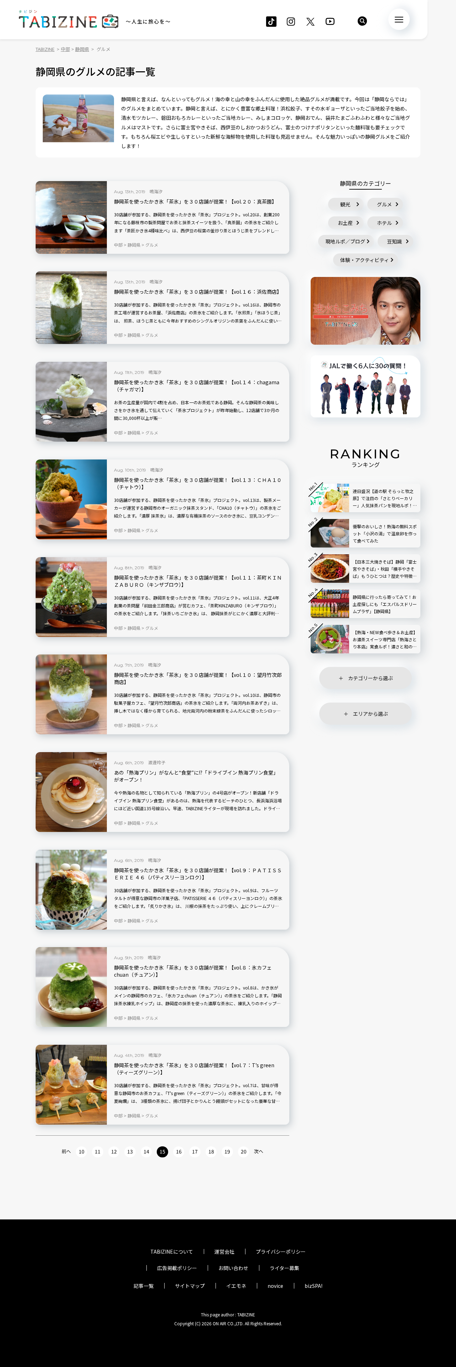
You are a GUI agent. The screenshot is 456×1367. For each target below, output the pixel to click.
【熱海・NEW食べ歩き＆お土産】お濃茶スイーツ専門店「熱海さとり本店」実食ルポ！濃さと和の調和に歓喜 (385, 639)
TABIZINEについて (171, 1251)
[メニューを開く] (399, 19)
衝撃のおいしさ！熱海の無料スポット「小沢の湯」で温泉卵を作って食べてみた (385, 533)
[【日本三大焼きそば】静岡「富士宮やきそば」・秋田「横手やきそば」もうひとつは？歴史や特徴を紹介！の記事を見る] (330, 568)
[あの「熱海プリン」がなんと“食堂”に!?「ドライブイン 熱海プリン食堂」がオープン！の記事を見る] (71, 792)
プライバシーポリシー (281, 1251)
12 (114, 1151)
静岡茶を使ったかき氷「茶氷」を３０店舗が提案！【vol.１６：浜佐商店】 (198, 291)
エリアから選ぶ (370, 713)
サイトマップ (190, 1285)
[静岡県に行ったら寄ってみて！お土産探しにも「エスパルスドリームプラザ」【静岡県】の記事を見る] (330, 604)
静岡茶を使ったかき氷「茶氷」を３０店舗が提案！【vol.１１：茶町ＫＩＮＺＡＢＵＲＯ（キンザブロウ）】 (198, 581)
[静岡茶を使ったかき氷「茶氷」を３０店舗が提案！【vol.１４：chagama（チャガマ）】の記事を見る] (71, 402)
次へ (258, 1151)
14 (146, 1151)
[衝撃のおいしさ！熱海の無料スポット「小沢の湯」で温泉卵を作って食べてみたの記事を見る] (330, 533)
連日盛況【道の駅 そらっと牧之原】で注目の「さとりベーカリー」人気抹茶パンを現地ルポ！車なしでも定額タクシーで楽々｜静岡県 (384, 498)
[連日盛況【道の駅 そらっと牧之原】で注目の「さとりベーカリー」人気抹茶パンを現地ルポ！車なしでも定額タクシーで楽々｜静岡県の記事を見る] (330, 498)
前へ (66, 1151)
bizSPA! (313, 1285)
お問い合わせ (233, 1267)
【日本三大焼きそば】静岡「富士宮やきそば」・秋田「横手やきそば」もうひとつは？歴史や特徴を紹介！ (385, 569)
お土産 (345, 222)
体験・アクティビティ (364, 259)
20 (244, 1151)
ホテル (384, 222)
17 (195, 1151)
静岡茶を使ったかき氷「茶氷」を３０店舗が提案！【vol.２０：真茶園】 (195, 201)
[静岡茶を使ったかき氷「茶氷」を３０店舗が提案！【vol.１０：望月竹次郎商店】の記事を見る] (71, 694)
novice (275, 1285)
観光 (345, 204)
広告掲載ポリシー (177, 1267)
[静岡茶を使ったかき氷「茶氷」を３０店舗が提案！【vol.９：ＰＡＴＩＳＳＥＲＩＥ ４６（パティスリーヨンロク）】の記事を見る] (71, 890)
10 (81, 1151)
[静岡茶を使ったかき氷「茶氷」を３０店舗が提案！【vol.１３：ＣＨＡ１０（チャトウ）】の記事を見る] (71, 499)
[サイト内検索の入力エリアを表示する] (362, 21)
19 (227, 1151)
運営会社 (224, 1251)
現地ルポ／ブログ (345, 241)
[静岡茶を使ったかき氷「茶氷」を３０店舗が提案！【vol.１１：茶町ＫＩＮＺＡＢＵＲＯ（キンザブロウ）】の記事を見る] (71, 597)
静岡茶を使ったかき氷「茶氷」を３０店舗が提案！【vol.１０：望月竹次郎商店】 (198, 678)
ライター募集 (284, 1267)
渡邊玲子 (156, 762)
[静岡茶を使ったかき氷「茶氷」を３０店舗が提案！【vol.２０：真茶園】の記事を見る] (71, 217)
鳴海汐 (156, 191)
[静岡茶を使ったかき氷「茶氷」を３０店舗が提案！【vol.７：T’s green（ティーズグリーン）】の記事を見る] (71, 1085)
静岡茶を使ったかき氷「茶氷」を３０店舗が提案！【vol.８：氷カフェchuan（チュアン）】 (193, 971)
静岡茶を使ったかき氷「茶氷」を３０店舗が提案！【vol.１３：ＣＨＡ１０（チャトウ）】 (198, 483)
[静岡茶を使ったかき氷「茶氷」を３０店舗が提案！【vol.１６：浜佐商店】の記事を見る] (71, 307)
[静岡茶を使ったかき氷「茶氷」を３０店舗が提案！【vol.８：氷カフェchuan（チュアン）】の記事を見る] (71, 987)
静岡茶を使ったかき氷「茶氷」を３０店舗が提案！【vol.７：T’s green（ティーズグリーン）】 (194, 1069)
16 (179, 1151)
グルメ (384, 204)
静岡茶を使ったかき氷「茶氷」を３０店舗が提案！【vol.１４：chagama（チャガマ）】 (196, 386)
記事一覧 (144, 1285)
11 (97, 1151)
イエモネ (236, 1285)
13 (130, 1151)
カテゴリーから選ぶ (370, 678)
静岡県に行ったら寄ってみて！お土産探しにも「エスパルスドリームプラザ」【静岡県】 (385, 604)
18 (211, 1151)
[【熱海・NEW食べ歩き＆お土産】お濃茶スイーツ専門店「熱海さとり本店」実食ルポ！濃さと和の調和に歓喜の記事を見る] (330, 639)
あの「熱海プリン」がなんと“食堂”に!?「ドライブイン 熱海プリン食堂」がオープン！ (196, 776)
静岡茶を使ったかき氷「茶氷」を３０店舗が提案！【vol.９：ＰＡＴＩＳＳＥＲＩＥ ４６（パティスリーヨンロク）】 (198, 874)
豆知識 (394, 241)
